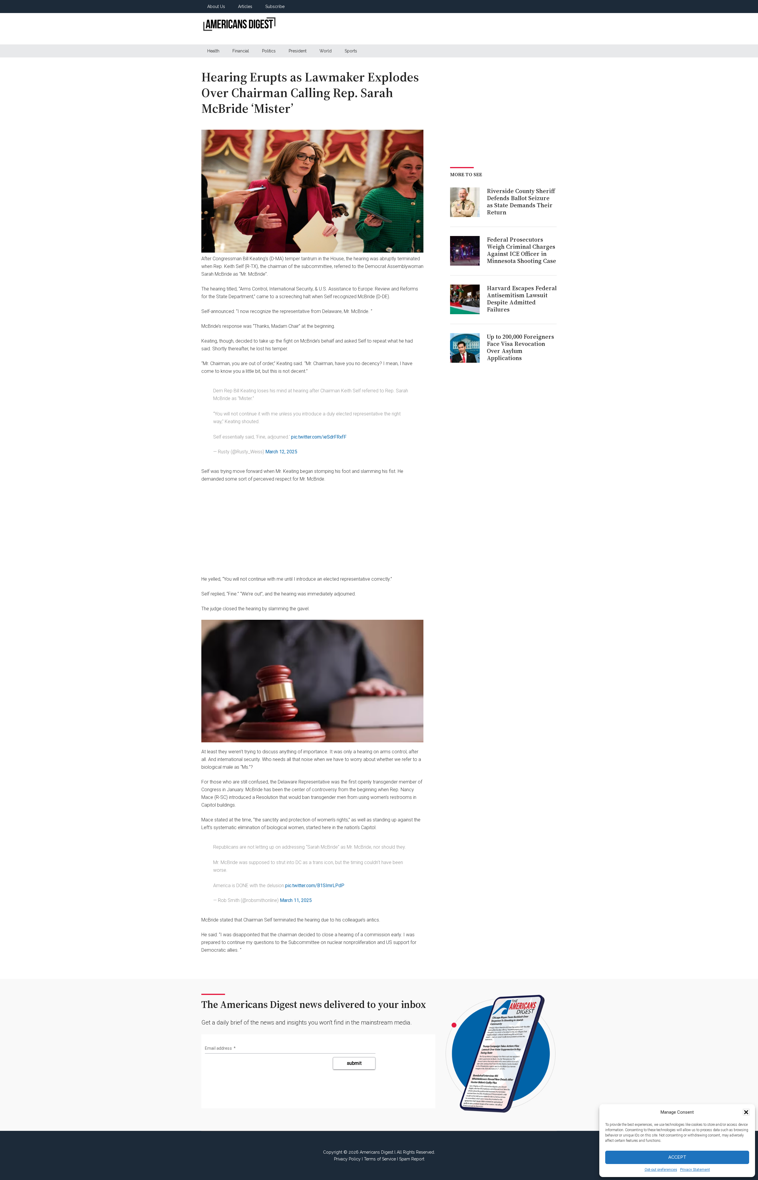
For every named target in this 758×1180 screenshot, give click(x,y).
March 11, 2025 (296, 900)
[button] (746, 1112)
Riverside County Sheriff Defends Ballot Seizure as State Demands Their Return (521, 201)
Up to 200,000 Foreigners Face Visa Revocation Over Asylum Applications (520, 347)
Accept (677, 1157)
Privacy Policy (347, 1159)
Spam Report (411, 1159)
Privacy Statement (695, 1170)
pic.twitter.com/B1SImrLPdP (314, 885)
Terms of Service (380, 1159)
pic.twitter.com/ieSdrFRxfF (318, 437)
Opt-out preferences (661, 1170)
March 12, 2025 (281, 452)
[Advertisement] (449, 28)
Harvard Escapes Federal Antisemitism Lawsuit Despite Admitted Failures (522, 299)
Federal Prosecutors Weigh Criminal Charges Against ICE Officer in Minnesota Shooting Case (521, 250)
